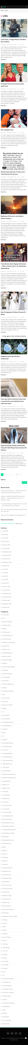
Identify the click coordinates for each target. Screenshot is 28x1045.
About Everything (7, 621)
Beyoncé (4, 663)
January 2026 (6, 548)
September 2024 (6, 604)
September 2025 (6, 562)
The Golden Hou (6, 982)
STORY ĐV (5, 933)
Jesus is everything (7, 760)
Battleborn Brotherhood (8, 642)
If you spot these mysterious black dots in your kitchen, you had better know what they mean (13, 401)
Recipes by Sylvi (6, 875)
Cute (3, 694)
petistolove (5, 857)
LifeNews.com (6, 798)
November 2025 (6, 555)
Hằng (3, 732)
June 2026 (5, 531)
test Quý (4, 958)
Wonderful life (6, 1024)
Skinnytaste (5, 913)
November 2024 (6, 597)
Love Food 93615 (6, 812)
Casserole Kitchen (7, 673)
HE (3, 736)
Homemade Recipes (7, 743)
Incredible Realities (7, 753)
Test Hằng (5, 944)
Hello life (4, 739)
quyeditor (4, 44)
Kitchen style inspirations (9, 774)
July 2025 (5, 569)
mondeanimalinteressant (9, 829)
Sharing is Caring (6, 895)
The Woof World (6, 996)
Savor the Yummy (7, 885)
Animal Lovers (6, 632)
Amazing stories (6, 625)
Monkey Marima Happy (8, 833)
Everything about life (7, 722)
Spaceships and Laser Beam (9, 916)
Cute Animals (5, 698)
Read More (3, 59)
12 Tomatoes (5, 615)
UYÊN (4, 35)
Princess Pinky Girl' (7, 868)
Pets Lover (5, 864)
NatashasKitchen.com (8, 840)
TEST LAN (4, 951)
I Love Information (7, 746)
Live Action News (6, 805)
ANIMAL (4, 628)
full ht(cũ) (4, 729)
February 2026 (6, 545)
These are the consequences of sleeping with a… (13, 515)
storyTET (4, 940)
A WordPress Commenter (7, 523)
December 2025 (6, 552)
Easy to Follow (6, 719)
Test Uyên (5, 968)
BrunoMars (5, 670)
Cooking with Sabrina (7, 691)
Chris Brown (5, 680)
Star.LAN (4, 923)
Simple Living (5, 902)
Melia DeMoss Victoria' (8, 826)
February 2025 (6, 586)
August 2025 (5, 565)
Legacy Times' (6, 788)
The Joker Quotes (7, 985)
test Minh (4, 954)
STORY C (4, 930)
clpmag (4, 687)
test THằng (5, 961)
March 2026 (5, 541)
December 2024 (6, 593)
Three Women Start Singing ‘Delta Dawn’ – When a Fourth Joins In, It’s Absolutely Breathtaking (13, 266)
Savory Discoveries (7, 888)
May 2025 (5, 576)
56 (16, 474)
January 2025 (6, 590)
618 (3, 618)
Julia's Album (5, 767)
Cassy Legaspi (6, 677)
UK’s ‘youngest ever (7, 130)
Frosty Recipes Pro (7, 725)
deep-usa (5, 701)
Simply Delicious (6, 906)
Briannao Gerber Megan (8, 667)
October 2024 (6, 600)
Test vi (4, 972)
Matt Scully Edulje (7, 819)
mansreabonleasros (7, 816)
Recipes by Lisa (6, 871)
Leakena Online (6, 781)
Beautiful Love (6, 649)
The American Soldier (8, 978)
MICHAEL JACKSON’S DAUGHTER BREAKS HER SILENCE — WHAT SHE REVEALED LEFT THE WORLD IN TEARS (13, 498)
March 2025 (5, 583)
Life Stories (5, 791)
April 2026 (5, 538)
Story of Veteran (6, 937)
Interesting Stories (7, 757)
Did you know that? (7, 705)
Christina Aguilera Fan (8, 684)
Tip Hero (4, 999)
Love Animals (5, 809)
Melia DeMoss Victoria (8, 823)
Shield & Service (6, 899)
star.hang (4, 920)
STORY (4, 926)
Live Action (5, 802)
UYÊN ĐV (4, 1013)
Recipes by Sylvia (7, 878)
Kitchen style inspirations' (9, 777)
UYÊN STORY (5, 1017)
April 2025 (5, 579)
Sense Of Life (5, 892)
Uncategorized (6, 1006)
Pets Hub (4, 861)
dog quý (4, 708)
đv (3, 712)
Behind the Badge (7, 660)
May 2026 (5, 534)
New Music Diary (6, 843)
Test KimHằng (5, 947)
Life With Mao (6, 795)
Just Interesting (6, 770)
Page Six (4, 850)
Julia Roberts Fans (7, 764)
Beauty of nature (6, 656)
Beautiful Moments (7, 653)
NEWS (4, 847)
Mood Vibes (5, 836)
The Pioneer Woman (7, 989)
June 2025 (5, 572)
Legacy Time (5, 784)
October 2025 (6, 559)
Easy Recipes (5, 715)
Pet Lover (4, 854)
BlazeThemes (15, 1039)
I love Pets (5, 750)
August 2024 (5, 607)
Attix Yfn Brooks (6, 639)
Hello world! (19, 523)
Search (3, 479)
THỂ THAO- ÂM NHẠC (8, 992)
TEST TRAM (5, 965)
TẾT (3, 975)
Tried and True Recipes (8, 1003)
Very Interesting (6, 1020)
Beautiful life (5, 646)
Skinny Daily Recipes (7, 909)
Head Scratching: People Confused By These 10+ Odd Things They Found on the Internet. (14, 448)
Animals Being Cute (7, 635)
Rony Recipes (5, 881)
